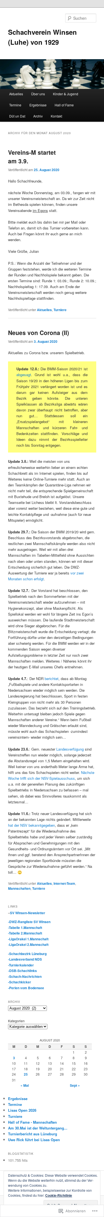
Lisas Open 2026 (22, 1110)
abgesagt (23, 374)
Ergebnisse (38, 105)
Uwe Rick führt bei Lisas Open (34, 1139)
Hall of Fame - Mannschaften (32, 1122)
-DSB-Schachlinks (22, 970)
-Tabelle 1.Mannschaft (25, 927)
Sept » (75, 1085)
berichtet (52, 678)
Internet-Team (64, 883)
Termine (15, 105)
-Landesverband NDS (25, 959)
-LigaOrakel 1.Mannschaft (28, 938)
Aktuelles (16, 93)
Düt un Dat (17, 116)
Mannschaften (19, 888)
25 (26, 1074)
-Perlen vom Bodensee (26, 987)
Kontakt (56, 116)
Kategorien (16, 1020)
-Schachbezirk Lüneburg (27, 953)
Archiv (38, 116)
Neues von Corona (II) (38, 332)
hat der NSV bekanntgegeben (31, 825)
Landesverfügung (70, 749)
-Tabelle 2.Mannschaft (25, 933)
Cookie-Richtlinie (58, 1195)
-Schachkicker (19, 981)
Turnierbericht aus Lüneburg (32, 1133)
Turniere (60, 309)
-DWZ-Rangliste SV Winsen (29, 921)
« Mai (25, 1085)
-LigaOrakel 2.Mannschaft (28, 944)
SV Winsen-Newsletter (27, 912)
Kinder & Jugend (65, 93)
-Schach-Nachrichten (25, 976)
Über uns (38, 93)
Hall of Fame (64, 105)
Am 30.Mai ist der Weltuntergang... (37, 1128)
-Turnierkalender (21, 965)
